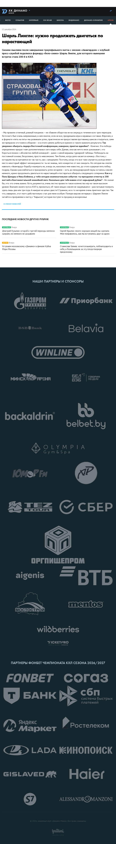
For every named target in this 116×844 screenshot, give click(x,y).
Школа (60, 20)
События (20, 20)
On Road (47, 20)
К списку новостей (12, 204)
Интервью (33, 20)
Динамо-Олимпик (93, 20)
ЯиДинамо (74, 20)
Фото (8, 20)
